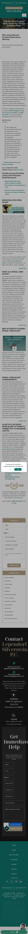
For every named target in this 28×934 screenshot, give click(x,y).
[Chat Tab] (14, 467)
